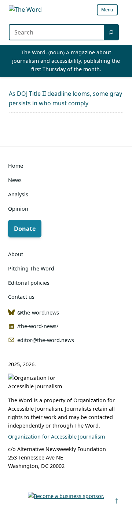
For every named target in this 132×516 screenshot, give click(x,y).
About (15, 254)
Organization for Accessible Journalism (56, 436)
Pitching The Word (31, 268)
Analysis (18, 194)
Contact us (21, 296)
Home (15, 165)
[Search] (111, 32)
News (15, 180)
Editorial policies (29, 282)
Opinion (18, 208)
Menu (107, 9)
